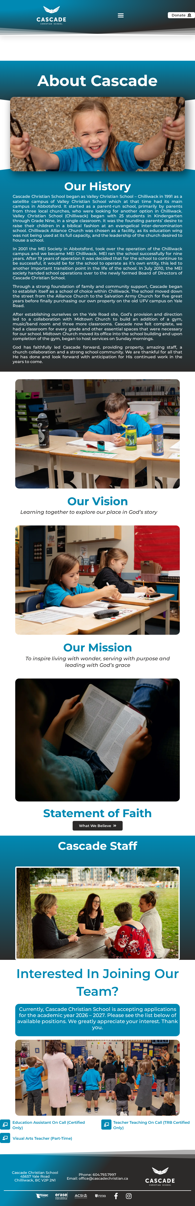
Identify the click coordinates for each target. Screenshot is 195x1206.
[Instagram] (128, 1196)
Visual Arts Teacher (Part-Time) (42, 1138)
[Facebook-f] (116, 1196)
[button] (120, 15)
